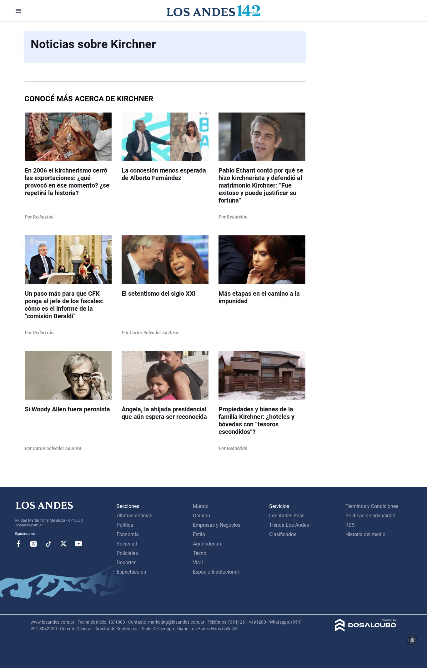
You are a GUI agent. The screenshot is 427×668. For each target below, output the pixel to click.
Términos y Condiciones (371, 506)
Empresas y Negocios (216, 525)
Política (125, 525)
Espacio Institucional (216, 572)
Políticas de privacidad (370, 516)
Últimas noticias (134, 516)
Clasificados (282, 534)
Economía (128, 534)
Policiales (127, 553)
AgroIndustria (208, 544)
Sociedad (127, 544)
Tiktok (48, 543)
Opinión (201, 516)
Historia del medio (365, 534)
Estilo (199, 534)
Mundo (200, 506)
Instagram (33, 543)
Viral (198, 562)
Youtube (78, 543)
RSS (350, 525)
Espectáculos (131, 572)
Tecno (199, 553)
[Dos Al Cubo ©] (365, 630)
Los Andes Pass (286, 516)
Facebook (18, 543)
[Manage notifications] (412, 640)
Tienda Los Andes (289, 525)
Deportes (126, 562)
